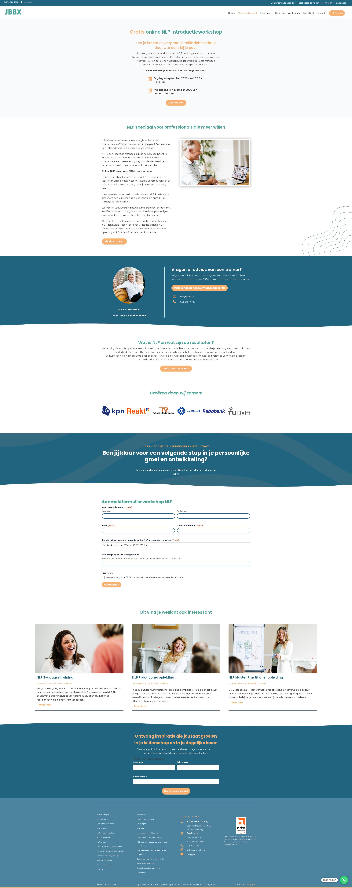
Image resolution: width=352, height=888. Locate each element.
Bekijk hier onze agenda (282, 3)
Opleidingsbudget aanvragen (148, 868)
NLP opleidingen (103, 819)
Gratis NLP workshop (105, 824)
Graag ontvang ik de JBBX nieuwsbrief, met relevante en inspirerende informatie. (145, 577)
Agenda (100, 869)
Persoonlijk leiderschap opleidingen (110, 851)
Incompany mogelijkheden (147, 833)
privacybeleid (210, 884)
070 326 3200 (187, 302)
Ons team (141, 828)
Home (231, 13)
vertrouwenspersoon (192, 884)
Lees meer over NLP (176, 368)
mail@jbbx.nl (186, 296)
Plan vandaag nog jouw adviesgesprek (199, 287)
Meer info (45, 704)
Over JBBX (308, 13)
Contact (321, 13)
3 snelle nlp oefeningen (146, 863)
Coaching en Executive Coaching (150, 837)
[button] (344, 880)
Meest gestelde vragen (308, 3)
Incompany (266, 13)
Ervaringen (341, 3)
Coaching (280, 13)
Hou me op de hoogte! (176, 791)
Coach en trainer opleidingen (108, 856)
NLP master (101, 842)
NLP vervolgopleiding (105, 833)
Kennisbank (327, 3)
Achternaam (182, 511)
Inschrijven (338, 13)
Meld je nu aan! (114, 241)
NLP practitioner (103, 837)
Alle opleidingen (246, 13)
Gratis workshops (104, 865)
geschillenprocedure (170, 884)
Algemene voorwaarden (147, 884)
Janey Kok (250, 884)
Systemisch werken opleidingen (109, 846)
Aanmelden (176, 102)
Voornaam (106, 511)
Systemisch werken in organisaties (150, 859)
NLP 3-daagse (102, 828)
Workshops (294, 13)
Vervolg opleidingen (104, 860)
